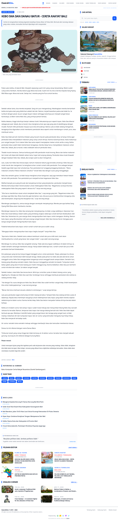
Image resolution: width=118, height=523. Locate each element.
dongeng (66, 378)
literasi (12, 381)
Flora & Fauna (21, 453)
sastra (34, 378)
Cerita (97, 22)
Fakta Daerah (20, 467)
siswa (4, 381)
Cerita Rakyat (60, 453)
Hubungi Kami (102, 510)
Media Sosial (113, 510)
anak (74, 378)
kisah (11, 378)
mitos (20, 381)
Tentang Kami (91, 510)
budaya (50, 378)
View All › (74, 482)
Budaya (86, 22)
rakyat (18, 378)
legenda (26, 378)
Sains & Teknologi (62, 467)
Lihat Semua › (72, 447)
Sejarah (94, 22)
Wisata (90, 22)
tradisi (58, 378)
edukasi (42, 378)
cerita (5, 378)
